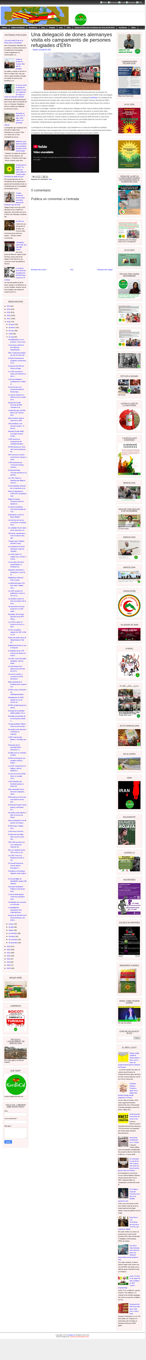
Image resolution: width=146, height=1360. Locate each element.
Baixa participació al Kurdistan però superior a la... (17, 684)
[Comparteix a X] (41, 176)
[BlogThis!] (38, 176)
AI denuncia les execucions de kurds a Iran (135, 1116)
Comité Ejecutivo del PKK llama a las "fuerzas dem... (16, 413)
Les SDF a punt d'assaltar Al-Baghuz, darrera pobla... (17, 661)
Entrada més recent (38, 270)
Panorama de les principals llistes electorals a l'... (14, 747)
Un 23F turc (20, 221)
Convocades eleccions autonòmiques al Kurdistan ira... (16, 564)
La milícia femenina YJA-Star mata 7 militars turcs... (16, 585)
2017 (9, 318)
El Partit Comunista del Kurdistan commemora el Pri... (17, 360)
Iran (60, 28)
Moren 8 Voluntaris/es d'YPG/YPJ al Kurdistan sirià (17, 493)
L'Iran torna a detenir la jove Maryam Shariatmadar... (16, 347)
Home (4, 28)
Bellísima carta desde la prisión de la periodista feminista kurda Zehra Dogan (21, 146)
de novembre (13, 939)
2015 (9, 312)
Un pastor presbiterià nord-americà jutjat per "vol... (17, 509)
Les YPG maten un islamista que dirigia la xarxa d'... (16, 480)
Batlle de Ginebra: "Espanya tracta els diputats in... (16, 501)
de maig (11, 337)
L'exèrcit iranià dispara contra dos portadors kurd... (16, 897)
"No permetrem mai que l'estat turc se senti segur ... (16, 609)
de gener (12, 324)
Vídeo (133, 28)
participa (94, 98)
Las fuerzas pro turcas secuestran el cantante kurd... (17, 522)
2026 (9, 968)
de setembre (13, 933)
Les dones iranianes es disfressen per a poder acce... (17, 397)
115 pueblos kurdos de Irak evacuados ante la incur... (17, 601)
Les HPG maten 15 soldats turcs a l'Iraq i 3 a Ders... (17, 556)
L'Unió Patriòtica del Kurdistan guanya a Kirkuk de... (16, 784)
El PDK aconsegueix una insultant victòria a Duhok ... (16, 760)
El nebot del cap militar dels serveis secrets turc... (16, 837)
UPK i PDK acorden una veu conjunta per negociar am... (16, 844)
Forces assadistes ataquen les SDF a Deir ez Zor (17, 632)
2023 (9, 959)
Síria (68, 28)
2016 (9, 315)
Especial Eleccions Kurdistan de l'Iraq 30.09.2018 (94, 28)
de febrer (12, 327)
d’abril (11, 334)
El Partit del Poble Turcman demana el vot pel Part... (17, 472)
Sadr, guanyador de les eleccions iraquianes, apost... (16, 791)
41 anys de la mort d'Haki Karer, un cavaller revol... (17, 776)
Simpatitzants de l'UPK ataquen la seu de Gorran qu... (16, 700)
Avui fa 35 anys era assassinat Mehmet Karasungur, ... (16, 389)
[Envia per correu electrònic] (36, 176)
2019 (9, 946)
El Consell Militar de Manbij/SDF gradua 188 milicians (17, 881)
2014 (9, 309)
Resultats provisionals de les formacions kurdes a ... (17, 718)
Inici (71, 270)
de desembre (13, 942)
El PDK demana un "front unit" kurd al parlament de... (17, 449)
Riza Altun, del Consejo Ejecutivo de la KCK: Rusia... (16, 616)
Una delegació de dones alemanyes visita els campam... (16, 549)
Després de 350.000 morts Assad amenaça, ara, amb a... (17, 917)
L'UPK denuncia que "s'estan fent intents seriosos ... (16, 465)
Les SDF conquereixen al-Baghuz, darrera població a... (17, 768)
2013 (9, 306)
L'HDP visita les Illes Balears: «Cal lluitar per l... (17, 739)
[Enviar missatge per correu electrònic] (33, 176)
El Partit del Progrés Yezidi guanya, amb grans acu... (17, 807)
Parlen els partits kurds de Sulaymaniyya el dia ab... (17, 640)
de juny (11, 924)
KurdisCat (33, 28)
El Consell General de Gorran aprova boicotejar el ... (15, 865)
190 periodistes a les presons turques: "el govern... (16, 426)
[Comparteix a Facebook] (44, 176)
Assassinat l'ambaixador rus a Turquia (134, 1140)
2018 (9, 322)
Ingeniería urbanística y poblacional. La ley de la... (16, 572)
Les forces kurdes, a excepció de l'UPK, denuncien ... (15, 676)
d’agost (11, 930)
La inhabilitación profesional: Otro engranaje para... (15, 910)
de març (12, 330)
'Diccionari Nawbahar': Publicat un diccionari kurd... (16, 889)
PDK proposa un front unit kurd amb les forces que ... (17, 799)
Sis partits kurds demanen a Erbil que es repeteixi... (17, 732)
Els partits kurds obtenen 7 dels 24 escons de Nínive (17, 815)
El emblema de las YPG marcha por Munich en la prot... (17, 653)
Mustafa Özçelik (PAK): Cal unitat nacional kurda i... (16, 434)
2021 (9, 953)
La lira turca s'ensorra (15, 831)
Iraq (43, 28)
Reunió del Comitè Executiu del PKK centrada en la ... (15, 405)
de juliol (11, 927)
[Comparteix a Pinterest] (46, 176)
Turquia (52, 28)
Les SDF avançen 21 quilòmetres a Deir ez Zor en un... (16, 593)
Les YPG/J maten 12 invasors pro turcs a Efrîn (16, 624)
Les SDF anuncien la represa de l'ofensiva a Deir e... (17, 374)
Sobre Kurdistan (17, 28)
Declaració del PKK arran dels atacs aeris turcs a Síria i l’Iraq (135, 1308)
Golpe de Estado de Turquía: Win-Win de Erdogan (20, 63)
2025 (9, 965)
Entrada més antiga (105, 270)
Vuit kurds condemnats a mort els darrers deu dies (16, 536)
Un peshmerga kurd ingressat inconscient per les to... (16, 668)
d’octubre (12, 936)
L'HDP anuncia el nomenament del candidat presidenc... (16, 441)
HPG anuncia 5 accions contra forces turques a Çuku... (17, 457)
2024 (9, 962)
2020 (9, 949)
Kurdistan (123, 28)
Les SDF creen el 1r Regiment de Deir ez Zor (16, 858)
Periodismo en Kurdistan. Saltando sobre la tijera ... (17, 873)
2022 (9, 956)
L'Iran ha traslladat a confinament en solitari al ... (17, 381)
